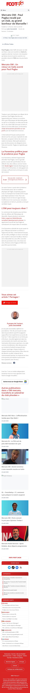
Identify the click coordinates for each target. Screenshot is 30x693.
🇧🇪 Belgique (5, 612)
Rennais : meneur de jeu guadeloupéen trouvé (12, 634)
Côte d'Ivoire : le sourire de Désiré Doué (11, 645)
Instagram (19, 656)
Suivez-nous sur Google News (13, 381)
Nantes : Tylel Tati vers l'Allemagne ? (10, 623)
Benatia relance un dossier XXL (9, 614)
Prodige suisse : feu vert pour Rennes (10, 609)
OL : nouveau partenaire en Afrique (10, 641)
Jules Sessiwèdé (15, 325)
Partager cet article (11, 302)
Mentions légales (10, 661)
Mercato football (20, 654)
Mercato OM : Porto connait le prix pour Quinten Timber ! (12, 519)
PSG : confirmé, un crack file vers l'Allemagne (12, 627)
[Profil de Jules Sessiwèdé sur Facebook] (14, 363)
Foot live (13, 654)
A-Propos (21, 661)
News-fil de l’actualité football (10, 590)
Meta (14, 656)
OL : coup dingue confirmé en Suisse (10, 605)
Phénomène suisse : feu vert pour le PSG (11, 607)
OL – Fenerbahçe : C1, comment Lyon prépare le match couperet (13, 493)
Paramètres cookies (17, 657)
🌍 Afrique (5, 639)
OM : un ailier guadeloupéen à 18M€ (10, 632)
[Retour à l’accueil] (15, 4)
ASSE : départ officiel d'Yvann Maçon (10, 636)
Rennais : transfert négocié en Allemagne (11, 625)
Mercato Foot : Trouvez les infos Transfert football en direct (15, 582)
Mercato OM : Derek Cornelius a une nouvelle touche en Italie (13, 468)
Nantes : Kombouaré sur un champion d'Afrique (13, 643)
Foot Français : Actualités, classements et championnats (13, 578)
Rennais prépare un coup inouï (9, 616)
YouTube (9, 657)
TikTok (25, 656)
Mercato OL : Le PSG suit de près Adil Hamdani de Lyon (11, 442)
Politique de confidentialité (15, 669)
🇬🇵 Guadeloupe (6, 630)
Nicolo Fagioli (9, 166)
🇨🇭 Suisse (5, 603)
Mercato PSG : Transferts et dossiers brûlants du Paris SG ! (14, 586)
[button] (28, 10)
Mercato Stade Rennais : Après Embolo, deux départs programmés (14, 545)
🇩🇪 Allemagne (6, 621)
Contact (15, 665)
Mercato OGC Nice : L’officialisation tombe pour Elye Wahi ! (14, 417)
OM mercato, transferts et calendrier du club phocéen (14, 593)
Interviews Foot (7, 656)
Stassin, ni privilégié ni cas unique (9, 618)
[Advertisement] (15, 92)
